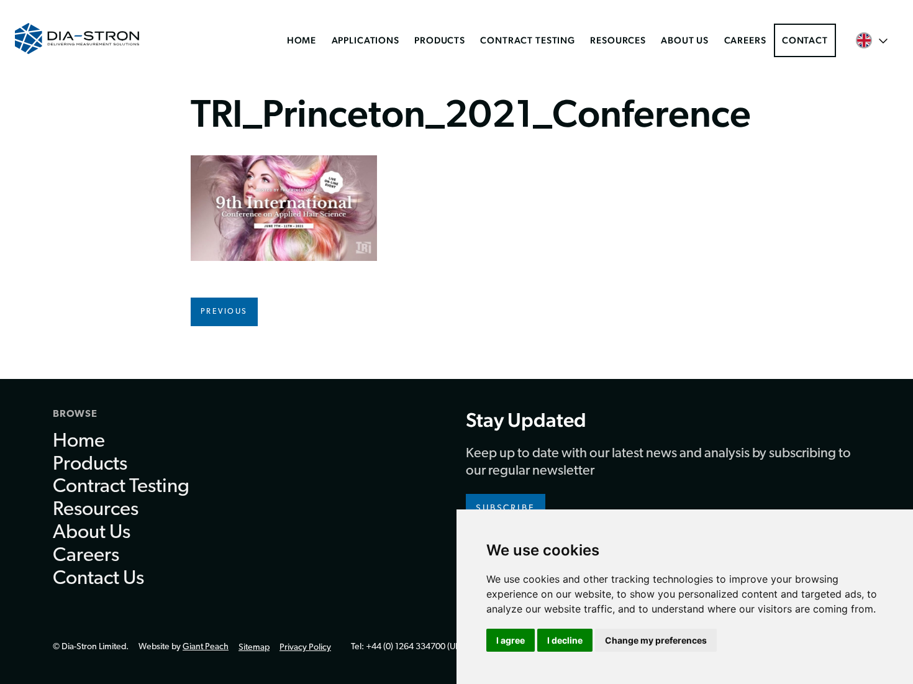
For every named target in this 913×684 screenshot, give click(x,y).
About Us (685, 40)
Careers (745, 40)
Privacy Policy (305, 647)
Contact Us (98, 579)
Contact (805, 40)
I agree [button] (510, 640)
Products (439, 40)
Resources (618, 40)
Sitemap (254, 647)
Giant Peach (206, 647)
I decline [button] (565, 640)
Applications (365, 40)
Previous (224, 312)
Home (301, 40)
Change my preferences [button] (656, 640)
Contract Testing (527, 40)
